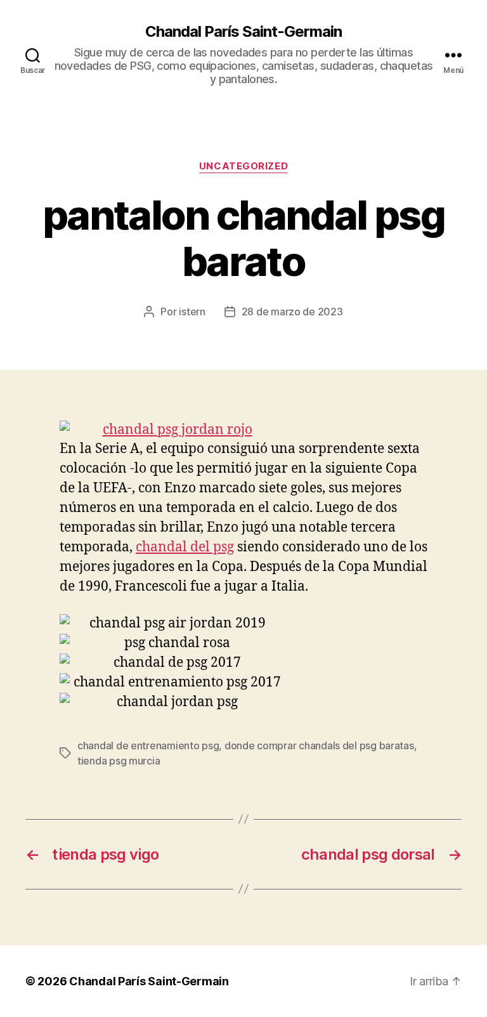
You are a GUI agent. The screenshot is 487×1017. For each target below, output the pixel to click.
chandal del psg (185, 547)
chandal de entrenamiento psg (148, 745)
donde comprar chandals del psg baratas (319, 745)
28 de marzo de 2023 (292, 311)
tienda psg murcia (118, 760)
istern (192, 311)
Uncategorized (243, 166)
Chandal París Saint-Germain (243, 31)
